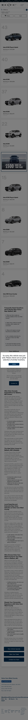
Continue (14, 364)
